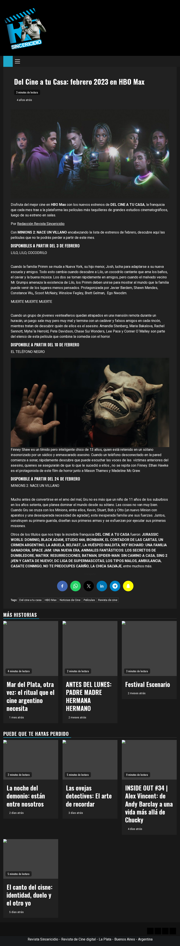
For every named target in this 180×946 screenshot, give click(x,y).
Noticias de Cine (70, 600)
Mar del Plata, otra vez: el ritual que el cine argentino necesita (30, 696)
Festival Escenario (147, 684)
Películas (89, 600)
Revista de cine (107, 600)
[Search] (173, 61)
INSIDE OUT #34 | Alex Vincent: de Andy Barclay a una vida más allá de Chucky (149, 803)
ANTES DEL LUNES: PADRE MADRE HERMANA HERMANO (89, 696)
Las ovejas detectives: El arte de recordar (89, 795)
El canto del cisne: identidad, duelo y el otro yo (29, 895)
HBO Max (50, 600)
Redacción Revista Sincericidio (41, 224)
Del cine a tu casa (30, 600)
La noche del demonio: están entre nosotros (26, 795)
